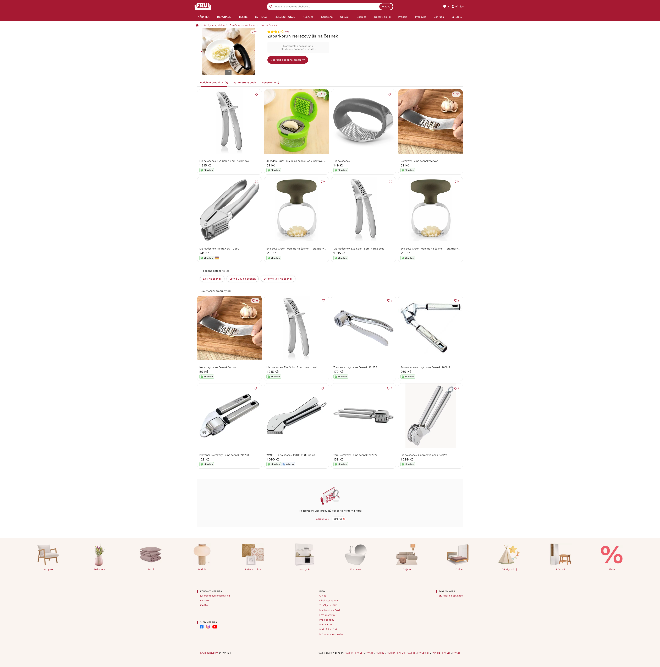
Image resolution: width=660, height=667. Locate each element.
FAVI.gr (446, 652)
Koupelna (355, 569)
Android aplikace (453, 595)
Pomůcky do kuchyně (242, 25)
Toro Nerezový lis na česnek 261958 (355, 367)
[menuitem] (203, 17)
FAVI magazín (327, 615)
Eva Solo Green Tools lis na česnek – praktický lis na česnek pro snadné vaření (314, 248)
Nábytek (48, 569)
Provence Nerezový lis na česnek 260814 (425, 367)
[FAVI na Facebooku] (202, 626)
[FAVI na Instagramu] (208, 626)
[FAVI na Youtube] (214, 626)
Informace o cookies (331, 634)
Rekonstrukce (253, 569)
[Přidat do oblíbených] (256, 94)
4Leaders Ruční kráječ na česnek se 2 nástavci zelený (299, 160)
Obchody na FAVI (329, 600)
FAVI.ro (369, 652)
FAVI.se (411, 652)
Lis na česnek (341, 160)
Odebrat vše (322, 519)
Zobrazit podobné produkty (288, 59)
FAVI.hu (380, 652)
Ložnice (458, 569)
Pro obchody (326, 619)
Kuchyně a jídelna (214, 25)
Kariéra (204, 605)
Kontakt (204, 600)
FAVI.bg (436, 652)
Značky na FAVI (328, 605)
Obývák (407, 569)
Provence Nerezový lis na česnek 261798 (224, 455)
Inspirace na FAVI (329, 610)
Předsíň (560, 569)
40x (287, 31)
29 (323, 94)
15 (458, 94)
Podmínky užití (328, 629)
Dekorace (99, 569)
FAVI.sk (349, 652)
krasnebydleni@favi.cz (217, 595)
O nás (322, 595)
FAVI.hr (391, 652)
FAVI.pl (359, 652)
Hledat (386, 6)
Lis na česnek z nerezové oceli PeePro (423, 455)
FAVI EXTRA (326, 624)
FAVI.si (456, 652)
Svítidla (202, 569)
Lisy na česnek (268, 25)
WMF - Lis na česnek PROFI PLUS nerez (290, 455)
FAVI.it (401, 652)
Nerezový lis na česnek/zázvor (419, 160)
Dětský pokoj (509, 569)
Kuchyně (304, 569)
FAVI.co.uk (423, 652)
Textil (151, 569)
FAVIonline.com (209, 652)
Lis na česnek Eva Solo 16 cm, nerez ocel (224, 160)
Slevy (612, 569)
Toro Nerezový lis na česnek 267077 (355, 455)
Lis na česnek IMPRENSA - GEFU (219, 248)
